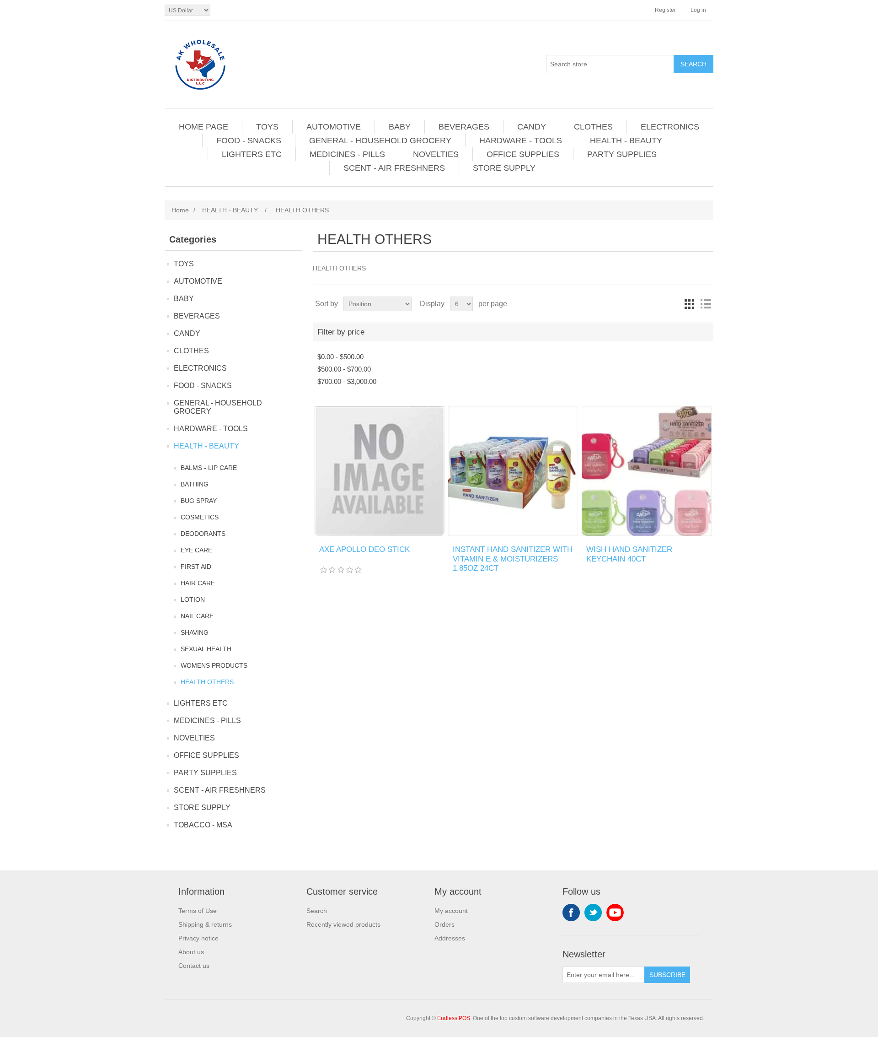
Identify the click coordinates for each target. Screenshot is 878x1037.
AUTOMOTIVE (333, 126)
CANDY (531, 126)
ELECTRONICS (670, 126)
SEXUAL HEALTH (206, 649)
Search (316, 910)
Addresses (449, 938)
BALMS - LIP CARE (209, 467)
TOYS (267, 126)
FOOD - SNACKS (248, 140)
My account (451, 910)
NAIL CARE (197, 616)
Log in (698, 10)
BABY (400, 126)
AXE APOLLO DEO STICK (364, 549)
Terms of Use (197, 910)
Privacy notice (198, 938)
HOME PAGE (203, 126)
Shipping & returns (205, 924)
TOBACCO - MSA (203, 825)
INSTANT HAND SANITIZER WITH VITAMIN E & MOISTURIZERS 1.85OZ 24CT (513, 559)
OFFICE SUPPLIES (523, 154)
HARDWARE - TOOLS (520, 140)
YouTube (615, 912)
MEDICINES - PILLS (347, 154)
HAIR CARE (198, 583)
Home (180, 210)
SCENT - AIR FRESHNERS (394, 168)
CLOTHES (593, 126)
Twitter (593, 912)
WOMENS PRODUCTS (214, 665)
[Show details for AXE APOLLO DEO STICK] (379, 471)
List (705, 304)
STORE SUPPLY (504, 168)
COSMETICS (200, 517)
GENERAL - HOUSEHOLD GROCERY (380, 140)
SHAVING (195, 632)
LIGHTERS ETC (252, 154)
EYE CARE (196, 550)
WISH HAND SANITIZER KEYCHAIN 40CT (629, 554)
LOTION (193, 599)
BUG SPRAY (199, 500)
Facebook (571, 912)
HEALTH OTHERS (207, 682)
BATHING (195, 484)
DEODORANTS (203, 533)
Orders (444, 924)
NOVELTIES (436, 154)
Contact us (193, 965)
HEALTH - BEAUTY (626, 140)
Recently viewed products (343, 924)
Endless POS (453, 1018)
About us (191, 952)
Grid (689, 304)
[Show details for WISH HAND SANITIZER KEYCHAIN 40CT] (646, 471)
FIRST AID (196, 566)
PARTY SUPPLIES (622, 154)
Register (665, 10)
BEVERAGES (464, 126)
